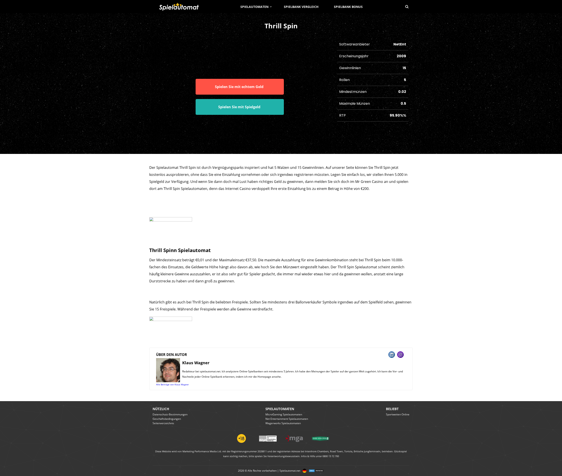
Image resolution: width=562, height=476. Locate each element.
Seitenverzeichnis (163, 423)
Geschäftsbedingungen (167, 419)
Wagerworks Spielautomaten (283, 423)
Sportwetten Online (397, 414)
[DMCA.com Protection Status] (315, 470)
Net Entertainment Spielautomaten (286, 419)
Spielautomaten (254, 7)
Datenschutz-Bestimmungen (170, 414)
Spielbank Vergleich (301, 7)
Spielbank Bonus (348, 7)
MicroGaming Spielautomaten (283, 414)
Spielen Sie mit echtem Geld (239, 86)
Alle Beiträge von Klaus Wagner (172, 384)
